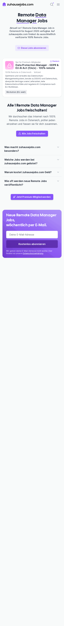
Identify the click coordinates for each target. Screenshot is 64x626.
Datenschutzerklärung (33, 253)
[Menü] (58, 4)
